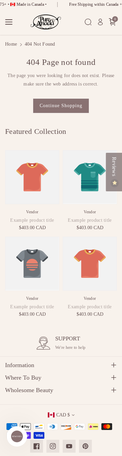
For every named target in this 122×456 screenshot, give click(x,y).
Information (19, 365)
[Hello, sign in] (100, 22)
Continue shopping (61, 105)
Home (11, 44)
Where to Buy (23, 377)
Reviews (114, 167)
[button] (11, 22)
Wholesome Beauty (29, 390)
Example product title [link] (32, 220)
